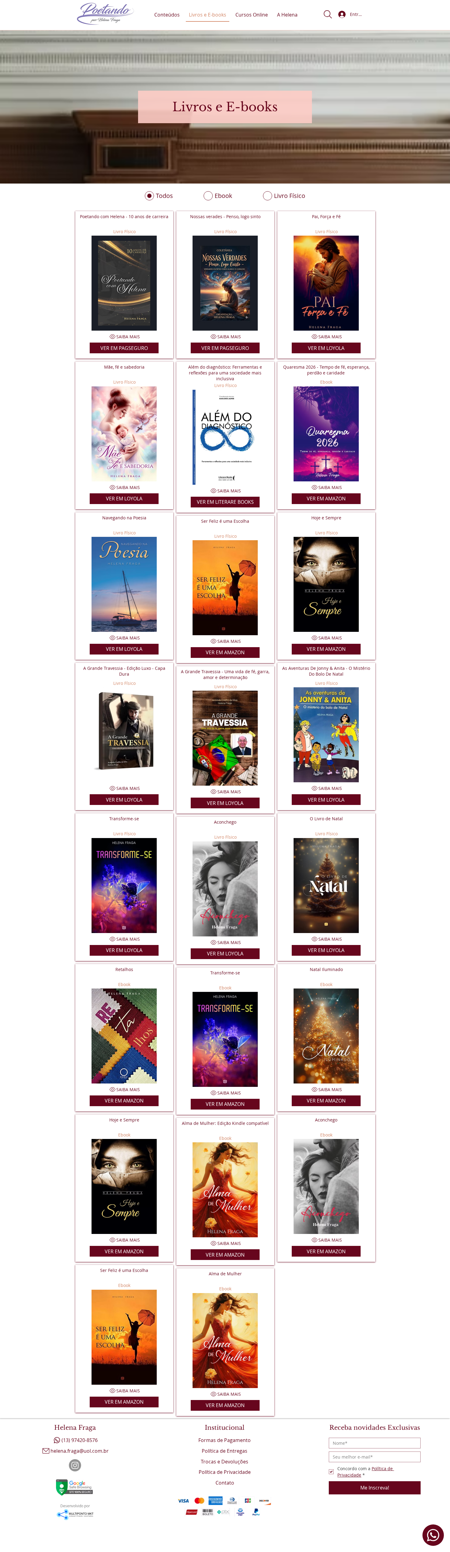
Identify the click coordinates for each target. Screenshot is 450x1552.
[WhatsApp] (433, 1535)
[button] (328, 14)
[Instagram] (75, 1465)
